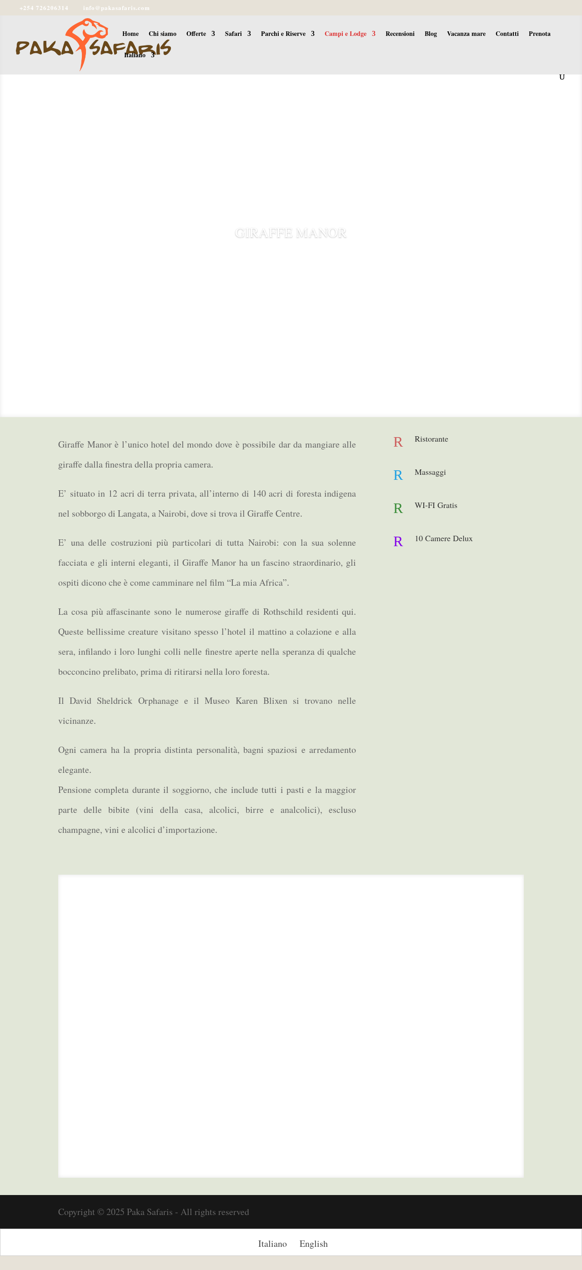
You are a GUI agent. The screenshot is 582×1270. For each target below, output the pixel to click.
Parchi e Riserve (283, 34)
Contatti (507, 34)
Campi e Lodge (345, 34)
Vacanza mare (466, 34)
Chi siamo (162, 34)
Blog (431, 34)
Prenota (540, 34)
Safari (233, 34)
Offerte (196, 34)
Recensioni (400, 34)
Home (130, 34)
